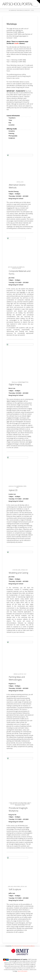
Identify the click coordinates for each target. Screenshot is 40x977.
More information (22, 971)
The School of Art (16, 946)
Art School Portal (17, 4)
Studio (16, 43)
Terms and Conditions (29, 946)
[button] (35, 4)
